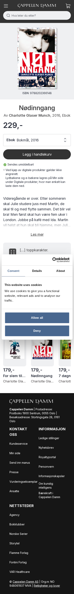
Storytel (14, 543)
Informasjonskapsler (52, 476)
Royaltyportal (47, 457)
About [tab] (60, 270)
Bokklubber (17, 524)
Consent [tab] (13, 270)
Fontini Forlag (18, 562)
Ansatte (14, 491)
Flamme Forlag (18, 552)
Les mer (37, 234)
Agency (14, 514)
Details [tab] (37, 270)
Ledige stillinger (49, 438)
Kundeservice (18, 443)
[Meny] (6, 6)
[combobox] (37, 15)
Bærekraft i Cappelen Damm (49, 495)
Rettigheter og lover (47, 585)
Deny (36, 330)
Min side (14, 453)
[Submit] (7, 15)
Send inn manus (19, 462)
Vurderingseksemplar (23, 481)
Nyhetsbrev (46, 447)
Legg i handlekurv (37, 154)
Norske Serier (18, 533)
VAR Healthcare (19, 571)
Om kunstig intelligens (46, 485)
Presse (14, 472)
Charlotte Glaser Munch (29, 115)
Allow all (37, 317)
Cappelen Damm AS (25, 581)
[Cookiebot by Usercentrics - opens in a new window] (52, 259)
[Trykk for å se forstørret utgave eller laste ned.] (37, 58)
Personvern (46, 466)
